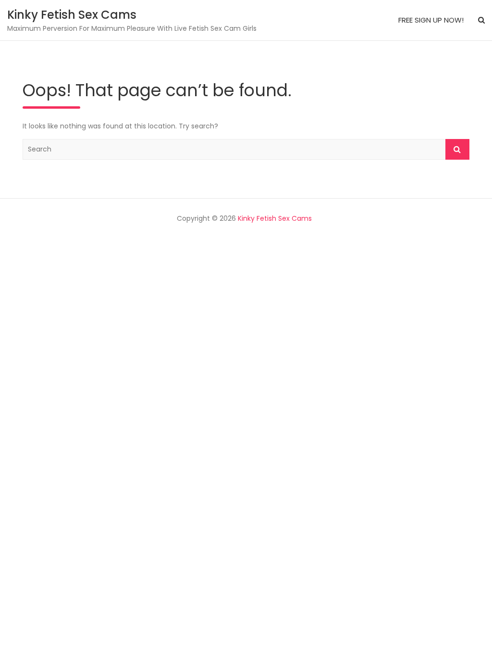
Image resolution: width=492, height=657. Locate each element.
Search (457, 149)
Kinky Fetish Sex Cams (71, 15)
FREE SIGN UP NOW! (431, 20)
